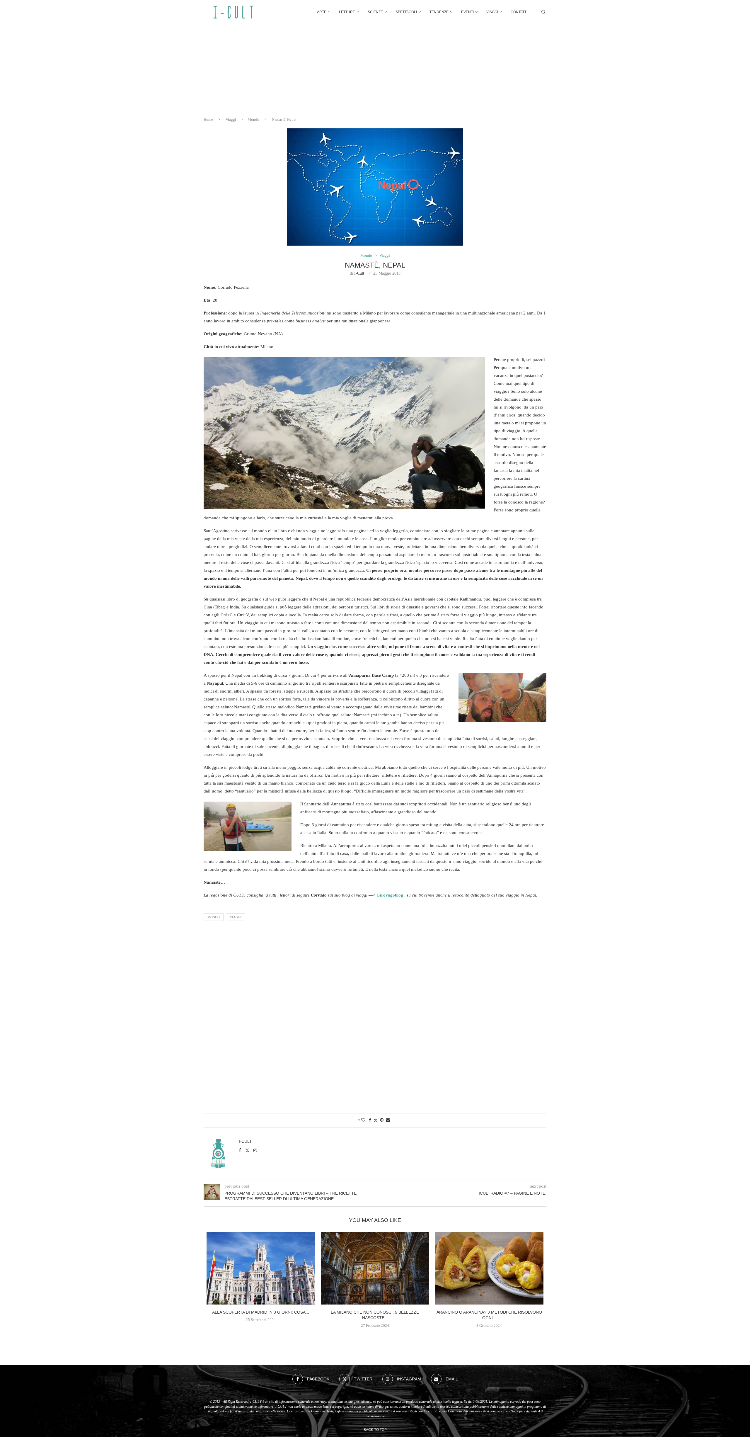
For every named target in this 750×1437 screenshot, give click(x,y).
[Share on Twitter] (376, 1120)
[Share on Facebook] (370, 1120)
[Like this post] (363, 1120)
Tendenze (439, 12)
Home (208, 119)
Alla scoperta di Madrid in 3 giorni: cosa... (260, 1312)
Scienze (375, 12)
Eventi (467, 12)
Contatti (519, 12)
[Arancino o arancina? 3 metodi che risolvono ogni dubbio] (489, 1268)
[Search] (543, 12)
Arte (321, 12)
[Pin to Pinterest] (381, 1120)
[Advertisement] (375, 68)
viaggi (235, 917)
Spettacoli (406, 12)
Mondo (253, 119)
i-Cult (359, 273)
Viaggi (492, 12)
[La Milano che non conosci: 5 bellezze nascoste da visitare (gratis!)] (375, 1268)
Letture (347, 12)
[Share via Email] (388, 1120)
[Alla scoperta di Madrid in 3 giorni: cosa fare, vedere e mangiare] (261, 1268)
